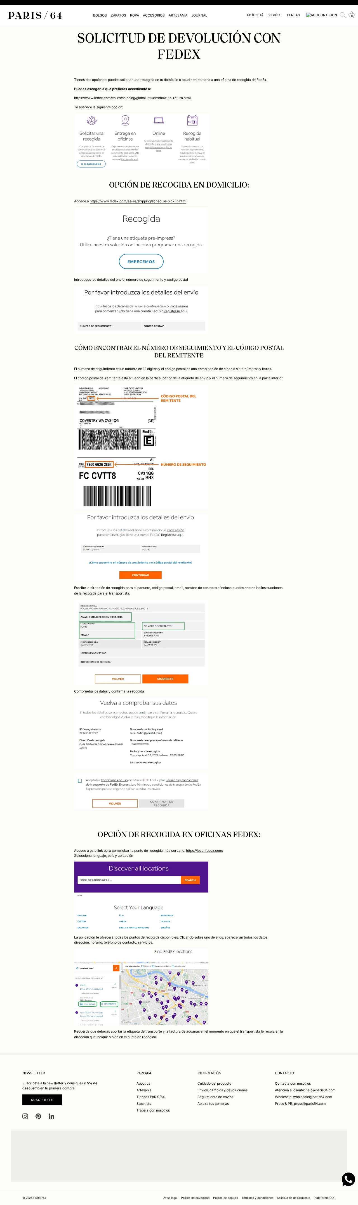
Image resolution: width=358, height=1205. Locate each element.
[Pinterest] (38, 1116)
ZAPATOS (118, 15)
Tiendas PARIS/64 (150, 1096)
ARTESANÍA (178, 15)
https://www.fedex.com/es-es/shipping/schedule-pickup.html (138, 201)
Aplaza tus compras (213, 1103)
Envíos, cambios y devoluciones (222, 1090)
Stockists (143, 1103)
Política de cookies (225, 1197)
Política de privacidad (195, 1197)
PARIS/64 (39, 1197)
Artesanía (144, 1090)
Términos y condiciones (257, 1197)
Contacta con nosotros (293, 1083)
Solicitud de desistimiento (293, 1197)
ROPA (134, 15)
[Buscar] (343, 15)
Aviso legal (170, 1197)
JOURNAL (199, 15)
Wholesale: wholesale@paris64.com (303, 1096)
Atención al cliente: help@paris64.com (305, 1090)
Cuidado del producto (214, 1083)
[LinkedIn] (51, 1116)
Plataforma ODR (325, 1197)
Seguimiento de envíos (215, 1096)
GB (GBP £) (255, 15)
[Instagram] (25, 1116)
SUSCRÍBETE (42, 1099)
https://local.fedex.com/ (204, 850)
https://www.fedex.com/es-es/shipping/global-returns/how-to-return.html (132, 98)
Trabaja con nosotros (153, 1110)
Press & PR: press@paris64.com (300, 1103)
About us (143, 1083)
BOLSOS (100, 15)
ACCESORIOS (154, 15)
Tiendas (293, 15)
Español (274, 15)
